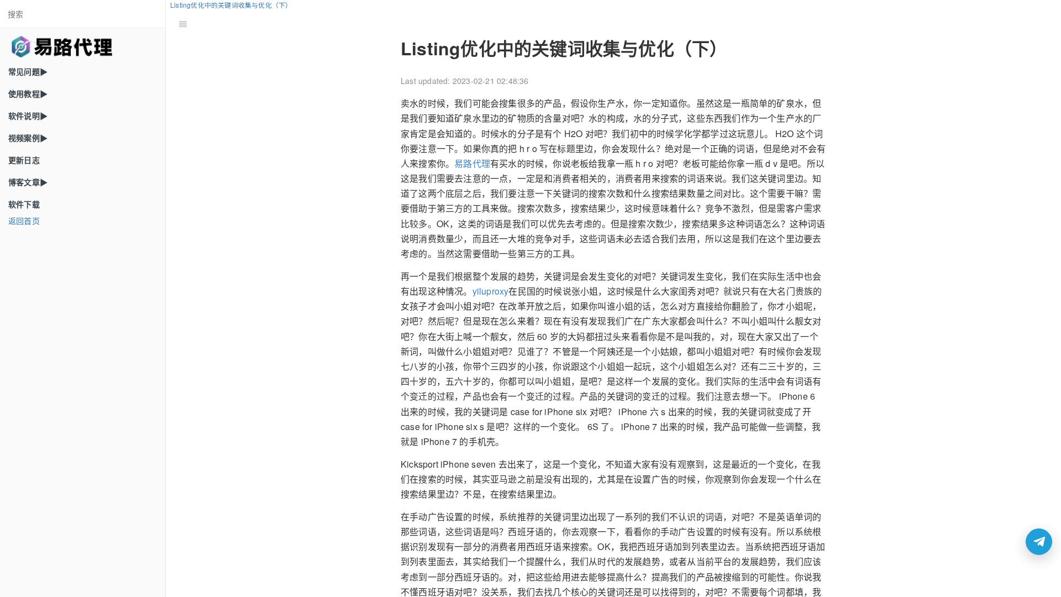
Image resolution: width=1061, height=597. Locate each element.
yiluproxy (490, 291)
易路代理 (472, 163)
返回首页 (24, 220)
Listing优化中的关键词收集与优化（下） (231, 4)
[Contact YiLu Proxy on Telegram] (1039, 541)
